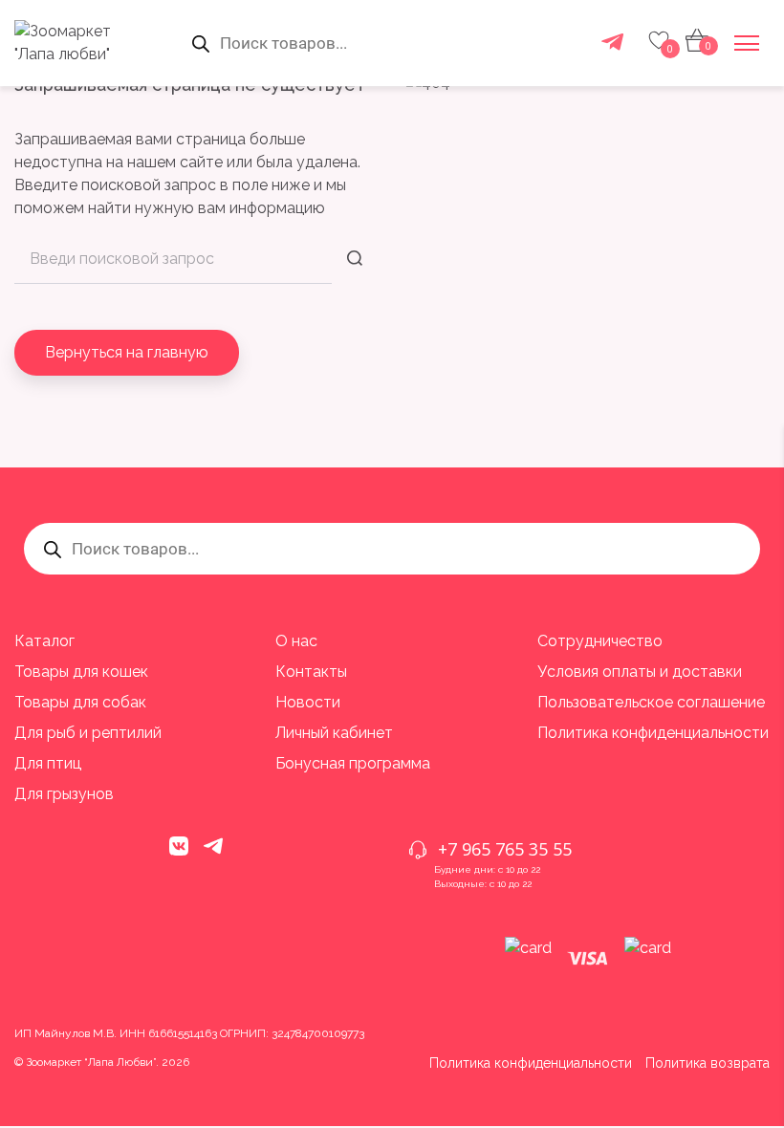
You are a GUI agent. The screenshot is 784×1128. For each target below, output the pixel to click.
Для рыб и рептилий (88, 733)
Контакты (311, 671)
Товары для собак (80, 702)
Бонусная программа (352, 763)
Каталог (44, 641)
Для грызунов (64, 794)
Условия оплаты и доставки (639, 671)
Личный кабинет (334, 733)
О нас (296, 641)
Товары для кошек (81, 671)
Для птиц (47, 763)
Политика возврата (707, 1063)
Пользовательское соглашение (651, 702)
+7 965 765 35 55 (505, 848)
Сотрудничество (600, 641)
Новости (307, 702)
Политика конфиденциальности (653, 733)
